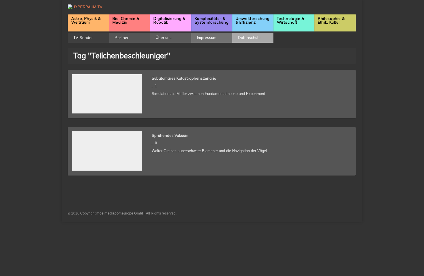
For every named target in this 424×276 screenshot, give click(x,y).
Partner (122, 37)
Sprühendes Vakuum (170, 135)
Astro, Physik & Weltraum (86, 20)
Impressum (206, 37)
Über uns (164, 37)
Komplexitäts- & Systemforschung (212, 20)
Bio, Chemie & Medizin (125, 20)
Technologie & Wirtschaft (290, 20)
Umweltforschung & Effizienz (253, 20)
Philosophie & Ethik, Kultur (331, 20)
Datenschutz (249, 37)
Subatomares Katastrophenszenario (184, 78)
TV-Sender (83, 37)
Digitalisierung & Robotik (169, 20)
